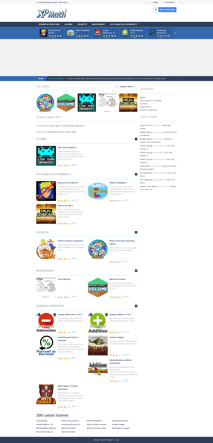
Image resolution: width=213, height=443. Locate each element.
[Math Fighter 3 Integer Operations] (46, 394)
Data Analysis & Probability (123, 24)
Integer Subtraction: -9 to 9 (70, 314)
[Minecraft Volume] (98, 287)
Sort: (117, 86)
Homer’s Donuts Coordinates (70, 241)
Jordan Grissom (146, 125)
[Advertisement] (106, 57)
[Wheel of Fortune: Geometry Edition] (98, 249)
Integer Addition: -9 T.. (45, 424)
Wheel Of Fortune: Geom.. (97, 428)
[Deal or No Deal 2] (46, 213)
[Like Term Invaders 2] (46, 155)
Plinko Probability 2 (57, 78)
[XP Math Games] (51, 13)
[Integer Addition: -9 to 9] (98, 322)
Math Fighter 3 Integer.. (121, 428)
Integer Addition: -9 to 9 (120, 314)
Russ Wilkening (146, 173)
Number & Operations (49, 24)
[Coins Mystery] (46, 287)
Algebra (68, 24)
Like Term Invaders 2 (67, 147)
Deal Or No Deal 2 (68, 432)
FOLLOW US (169, 2)
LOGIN (155, 2)
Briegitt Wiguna (146, 132)
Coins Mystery (64, 279)
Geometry (82, 24)
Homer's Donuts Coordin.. (97, 424)
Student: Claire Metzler (149, 186)
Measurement (98, 24)
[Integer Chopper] (98, 345)
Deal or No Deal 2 (65, 205)
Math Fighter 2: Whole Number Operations (67, 126)
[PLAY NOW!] (43, 33)
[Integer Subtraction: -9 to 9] (46, 322)
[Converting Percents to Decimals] (46, 345)
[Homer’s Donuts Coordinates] (46, 249)
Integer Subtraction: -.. (121, 421)
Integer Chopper (117, 337)
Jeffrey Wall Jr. (145, 166)
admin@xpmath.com (56, 132)
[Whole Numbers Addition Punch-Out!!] (98, 368)
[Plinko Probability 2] (98, 191)
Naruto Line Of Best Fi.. (71, 421)
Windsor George (146, 146)
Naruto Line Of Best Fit (68, 183)
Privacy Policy (70, 132)
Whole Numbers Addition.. (46, 428)
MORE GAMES (136, 139)
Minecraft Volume (118, 279)
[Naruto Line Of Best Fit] (46, 191)
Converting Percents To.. (71, 424)
